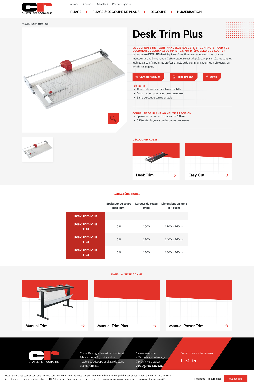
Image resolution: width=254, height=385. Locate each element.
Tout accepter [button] (235, 378)
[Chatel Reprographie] (37, 9)
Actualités (102, 4)
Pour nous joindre (122, 4)
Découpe (158, 12)
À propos (87, 4)
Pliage (75, 12)
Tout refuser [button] (214, 378)
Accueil (74, 4)
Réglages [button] (199, 378)
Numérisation (189, 12)
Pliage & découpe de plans (115, 12)
